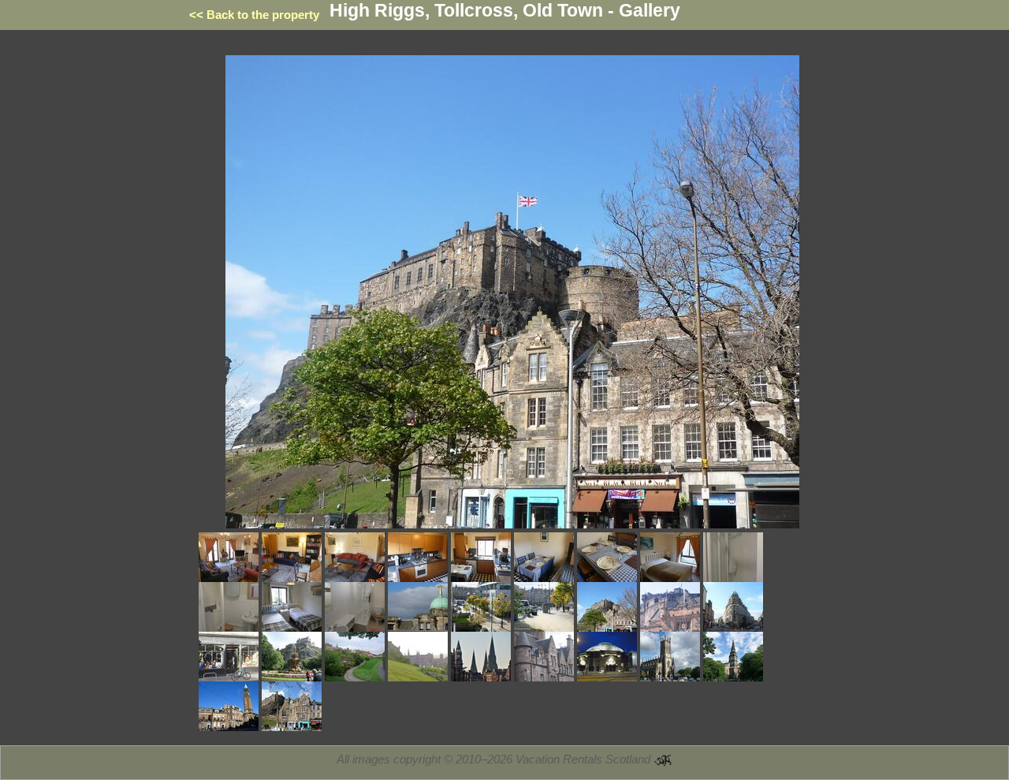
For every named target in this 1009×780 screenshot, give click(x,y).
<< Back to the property (254, 14)
